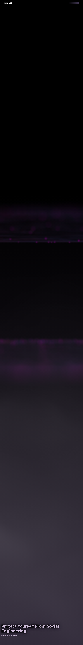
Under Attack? (74, 3)
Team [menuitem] (40, 3)
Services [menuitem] (46, 3)
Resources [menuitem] (54, 3)
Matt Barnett (12, 635)
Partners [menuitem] (61, 3)
